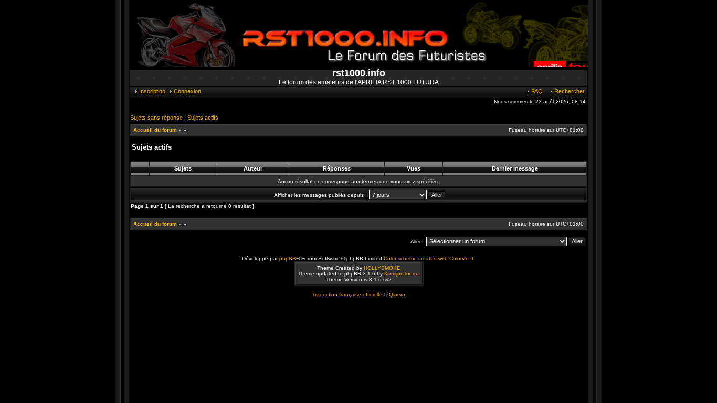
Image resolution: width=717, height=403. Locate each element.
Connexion (186, 91)
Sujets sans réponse (156, 117)
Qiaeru (397, 295)
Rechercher (569, 91)
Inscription (151, 91)
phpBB (287, 258)
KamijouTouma (402, 274)
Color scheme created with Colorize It (428, 258)
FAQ (536, 91)
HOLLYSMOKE (382, 268)
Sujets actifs (202, 117)
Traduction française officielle (347, 295)
